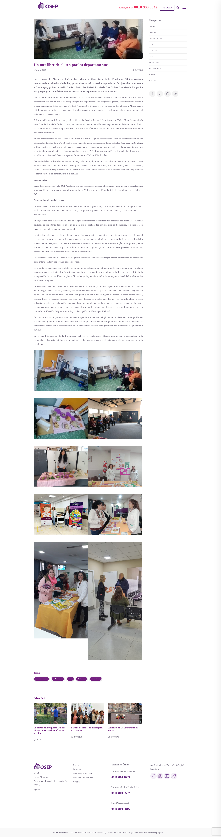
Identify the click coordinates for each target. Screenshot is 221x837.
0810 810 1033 (120, 777)
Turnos (152, 75)
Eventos (152, 32)
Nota (151, 44)
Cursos (152, 26)
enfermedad (58, 679)
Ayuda (37, 789)
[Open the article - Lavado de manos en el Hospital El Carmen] (79, 713)
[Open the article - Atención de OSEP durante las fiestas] (116, 713)
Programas (154, 62)
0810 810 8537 (120, 793)
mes (70, 679)
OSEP (151, 56)
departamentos (41, 679)
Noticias (139, 70)
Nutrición (81, 679)
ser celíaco (96, 679)
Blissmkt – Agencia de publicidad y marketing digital (141, 832)
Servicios (77, 769)
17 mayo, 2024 (40, 70)
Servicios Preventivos (83, 777)
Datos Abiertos (41, 777)
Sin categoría (155, 69)
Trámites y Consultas (82, 773)
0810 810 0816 (120, 809)
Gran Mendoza (155, 38)
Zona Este (153, 81)
